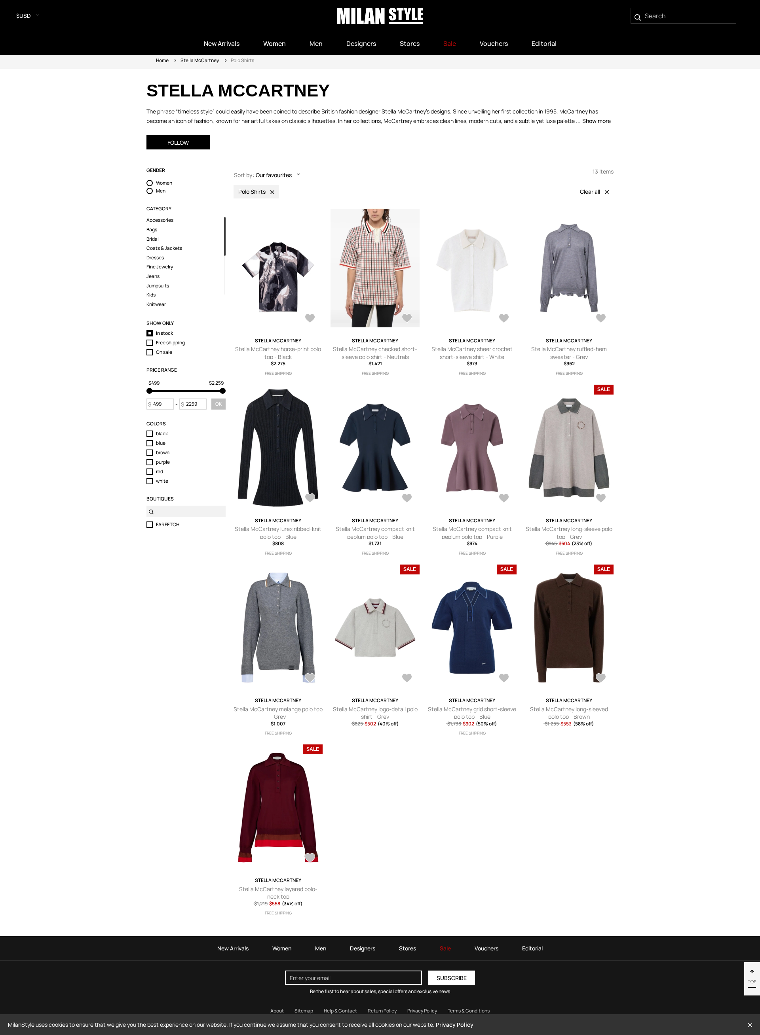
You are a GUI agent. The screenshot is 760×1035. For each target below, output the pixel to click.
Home (162, 60)
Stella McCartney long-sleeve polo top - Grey (569, 532)
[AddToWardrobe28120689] (601, 679)
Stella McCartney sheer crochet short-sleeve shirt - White (472, 353)
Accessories (159, 220)
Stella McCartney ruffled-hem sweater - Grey (569, 353)
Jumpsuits (157, 286)
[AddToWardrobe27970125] (310, 859)
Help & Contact (340, 1010)
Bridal (152, 239)
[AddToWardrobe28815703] (601, 319)
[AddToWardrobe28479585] (504, 499)
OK (218, 403)
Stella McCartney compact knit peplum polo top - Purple (472, 532)
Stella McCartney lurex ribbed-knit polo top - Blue (278, 532)
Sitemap (303, 1010)
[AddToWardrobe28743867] (310, 499)
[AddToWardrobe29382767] (407, 319)
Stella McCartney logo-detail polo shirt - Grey (375, 713)
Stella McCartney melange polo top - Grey (278, 713)
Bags (151, 230)
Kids (151, 295)
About (277, 1010)
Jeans (153, 276)
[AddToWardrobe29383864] (310, 319)
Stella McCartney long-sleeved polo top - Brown (569, 713)
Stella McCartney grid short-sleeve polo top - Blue (472, 713)
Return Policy (382, 1010)
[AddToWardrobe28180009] (504, 679)
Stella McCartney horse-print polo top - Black (278, 353)
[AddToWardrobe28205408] (601, 499)
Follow (178, 142)
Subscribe (452, 978)
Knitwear (156, 304)
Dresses (155, 258)
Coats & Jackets (164, 248)
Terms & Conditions (469, 1010)
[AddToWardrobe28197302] (310, 679)
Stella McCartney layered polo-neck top (278, 893)
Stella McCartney (199, 60)
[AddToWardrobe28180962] (407, 679)
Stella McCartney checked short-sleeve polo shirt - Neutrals (375, 353)
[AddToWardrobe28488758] (407, 499)
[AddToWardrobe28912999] (504, 319)
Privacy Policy (422, 1010)
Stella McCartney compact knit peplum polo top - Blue (375, 532)
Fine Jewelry (159, 267)
